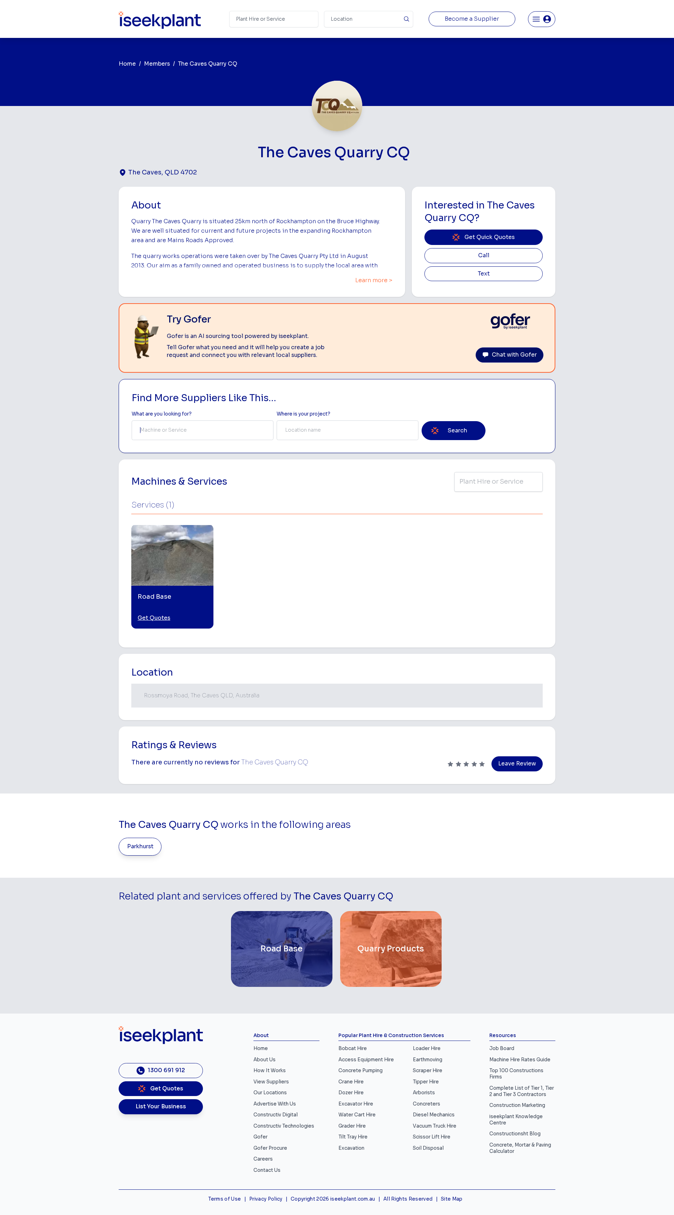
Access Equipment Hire (366, 1060)
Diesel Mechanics (434, 1115)
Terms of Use (224, 1199)
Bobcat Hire (352, 1048)
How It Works (269, 1071)
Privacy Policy (266, 1199)
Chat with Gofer (514, 354)
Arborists (424, 1093)
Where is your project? (303, 414)
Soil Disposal (428, 1148)
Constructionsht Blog (515, 1134)
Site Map (452, 1199)
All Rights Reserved (407, 1199)
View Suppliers (271, 1082)
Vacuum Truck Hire (434, 1126)
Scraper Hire (427, 1071)
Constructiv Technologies (283, 1126)
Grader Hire (352, 1126)
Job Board (501, 1048)
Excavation (351, 1148)
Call (483, 255)
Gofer (260, 1137)
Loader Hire (427, 1048)
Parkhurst (140, 846)
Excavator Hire (355, 1104)
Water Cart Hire (357, 1115)
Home (127, 63)
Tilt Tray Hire (353, 1137)
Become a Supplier (472, 18)
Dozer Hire (351, 1093)
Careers (263, 1159)
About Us (264, 1060)
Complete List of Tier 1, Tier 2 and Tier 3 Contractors (521, 1091)
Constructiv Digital (275, 1115)
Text (484, 273)
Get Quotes (154, 618)
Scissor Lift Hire (431, 1137)
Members (157, 63)
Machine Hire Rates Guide (519, 1060)
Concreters (426, 1104)
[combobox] (202, 430)
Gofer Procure (270, 1148)
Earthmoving (427, 1060)
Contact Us (266, 1170)
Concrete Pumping (360, 1071)
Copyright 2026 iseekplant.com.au (333, 1199)
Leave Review (517, 763)
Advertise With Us (274, 1104)
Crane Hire (351, 1082)
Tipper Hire (426, 1082)
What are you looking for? (162, 414)
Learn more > (373, 280)
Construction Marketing (517, 1105)
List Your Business (161, 1106)
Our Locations (270, 1093)
